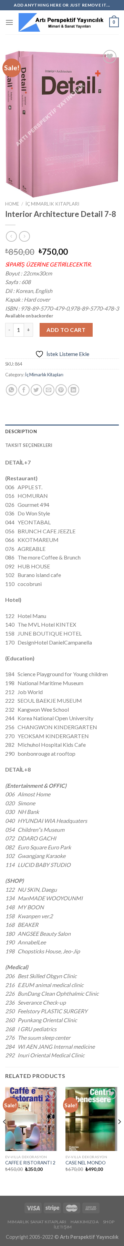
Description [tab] (21, 431)
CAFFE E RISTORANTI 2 (30, 1162)
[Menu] (9, 22)
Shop (109, 1221)
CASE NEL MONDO (85, 1162)
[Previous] (4, 1135)
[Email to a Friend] (48, 390)
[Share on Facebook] (24, 390)
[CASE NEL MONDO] (92, 1119)
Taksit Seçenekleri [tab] (29, 445)
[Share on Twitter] (36, 390)
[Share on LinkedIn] (73, 390)
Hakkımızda (85, 1221)
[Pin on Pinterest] (61, 390)
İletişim (63, 1226)
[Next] (119, 1135)
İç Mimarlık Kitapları (52, 204)
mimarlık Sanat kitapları (37, 1221)
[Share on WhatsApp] (11, 390)
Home (12, 204)
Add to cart (65, 329)
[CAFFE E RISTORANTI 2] (32, 1119)
